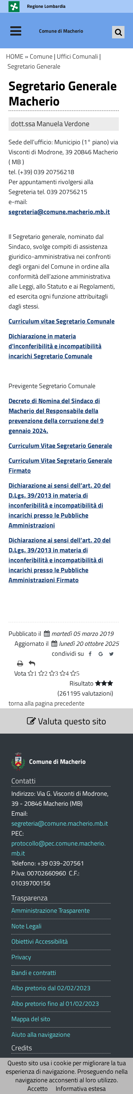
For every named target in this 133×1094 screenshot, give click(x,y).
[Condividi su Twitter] (111, 654)
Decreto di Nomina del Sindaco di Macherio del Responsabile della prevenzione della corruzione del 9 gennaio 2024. (56, 415)
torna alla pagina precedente (46, 703)
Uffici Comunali (77, 56)
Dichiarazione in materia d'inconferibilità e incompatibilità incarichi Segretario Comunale (55, 346)
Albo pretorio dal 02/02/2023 (50, 988)
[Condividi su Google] (101, 654)
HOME (14, 56)
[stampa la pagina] (20, 664)
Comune (41, 56)
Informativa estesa (81, 1088)
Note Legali (26, 926)
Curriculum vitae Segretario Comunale (62, 321)
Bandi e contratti (33, 973)
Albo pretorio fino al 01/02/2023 (55, 1004)
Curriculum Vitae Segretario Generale (60, 445)
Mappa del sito (30, 1019)
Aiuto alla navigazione (40, 1035)
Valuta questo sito (71, 721)
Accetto (37, 1088)
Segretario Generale (33, 66)
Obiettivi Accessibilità (39, 941)
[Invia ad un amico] (32, 664)
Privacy (21, 957)
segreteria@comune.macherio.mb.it (59, 211)
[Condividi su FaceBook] (90, 654)
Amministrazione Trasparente (50, 911)
